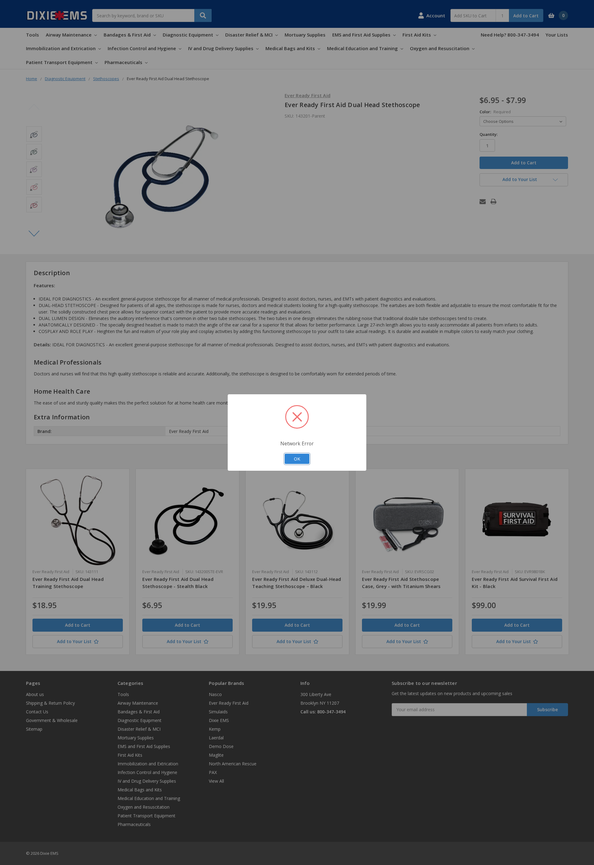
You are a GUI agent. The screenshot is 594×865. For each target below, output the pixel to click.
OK (297, 459)
